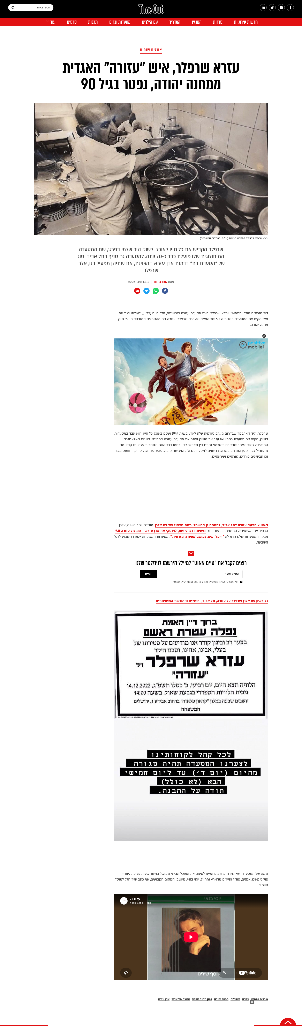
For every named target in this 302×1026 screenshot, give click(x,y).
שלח (148, 574)
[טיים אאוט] (151, 11)
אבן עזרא (163, 999)
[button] (264, 336)
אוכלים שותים (151, 50)
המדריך (174, 22)
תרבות (93, 22)
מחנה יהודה (221, 999)
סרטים (72, 22)
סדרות (217, 22)
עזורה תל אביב (181, 999)
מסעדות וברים (119, 22)
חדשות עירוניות (246, 22)
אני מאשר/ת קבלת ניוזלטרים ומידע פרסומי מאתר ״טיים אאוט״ (205, 582)
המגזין (197, 22)
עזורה (245, 999)
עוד (52, 22)
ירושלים (235, 999)
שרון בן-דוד (160, 282)
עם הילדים (150, 22)
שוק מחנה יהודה (202, 999)
